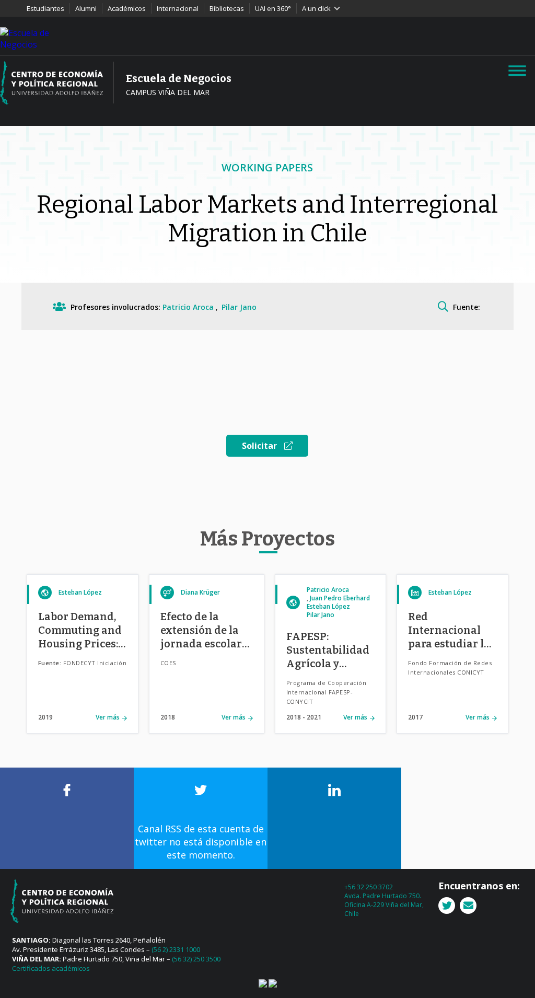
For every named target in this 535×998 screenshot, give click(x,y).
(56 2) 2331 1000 (176, 949)
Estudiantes (45, 8)
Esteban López (80, 592)
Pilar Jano (239, 307)
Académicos (127, 8)
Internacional (178, 8)
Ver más (108, 717)
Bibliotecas (227, 8)
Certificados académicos (51, 968)
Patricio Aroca (189, 307)
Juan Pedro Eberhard (340, 598)
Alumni (86, 8)
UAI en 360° (273, 8)
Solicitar (260, 445)
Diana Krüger (200, 592)
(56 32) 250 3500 (196, 959)
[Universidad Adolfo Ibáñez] (28, 37)
